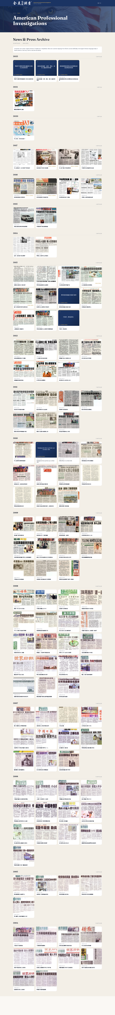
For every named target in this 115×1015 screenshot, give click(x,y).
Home (14, 13)
